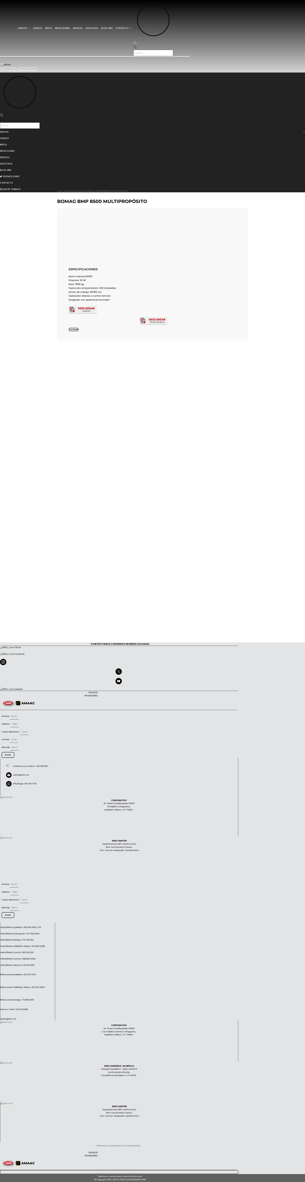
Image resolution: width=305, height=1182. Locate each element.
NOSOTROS (92, 28)
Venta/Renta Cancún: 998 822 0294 (17, 958)
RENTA (48, 28)
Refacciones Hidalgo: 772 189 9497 (17, 999)
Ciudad (6, 739)
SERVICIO (78, 28)
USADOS (37, 28)
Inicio (59, 191)
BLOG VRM (106, 28)
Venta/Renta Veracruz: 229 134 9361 (17, 965)
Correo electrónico (11, 731)
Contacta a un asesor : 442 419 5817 (30, 766)
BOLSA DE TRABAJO (10, 189)
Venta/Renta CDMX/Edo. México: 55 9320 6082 (22, 946)
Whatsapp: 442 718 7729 (24, 783)
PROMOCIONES (11, 176)
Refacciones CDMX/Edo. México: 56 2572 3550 (22, 987)
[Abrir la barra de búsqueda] (135, 43)
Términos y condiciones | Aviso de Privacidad (120, 1176)
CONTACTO (122, 28)
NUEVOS (22, 28)
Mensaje (6, 747)
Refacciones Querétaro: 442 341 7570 (18, 974)
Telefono (6, 724)
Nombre (6, 716)
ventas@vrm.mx (21, 775)
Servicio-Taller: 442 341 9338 (14, 1009)
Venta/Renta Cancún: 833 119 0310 (17, 952)
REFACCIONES (62, 28)
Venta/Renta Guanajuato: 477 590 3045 (19, 933)
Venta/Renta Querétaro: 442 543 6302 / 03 (20, 927)
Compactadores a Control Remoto (79, 191)
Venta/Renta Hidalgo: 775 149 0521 (17, 939)
